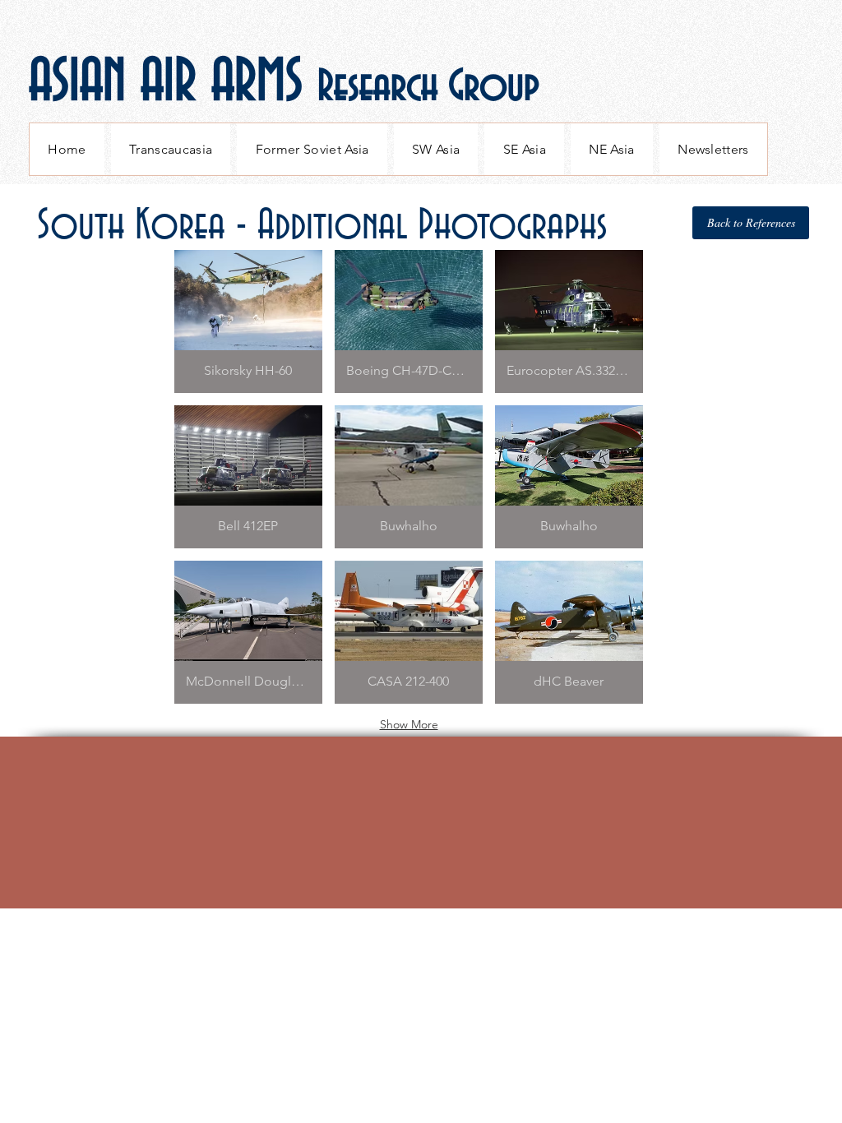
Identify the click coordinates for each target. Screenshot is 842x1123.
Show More (409, 724)
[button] (248, 321)
